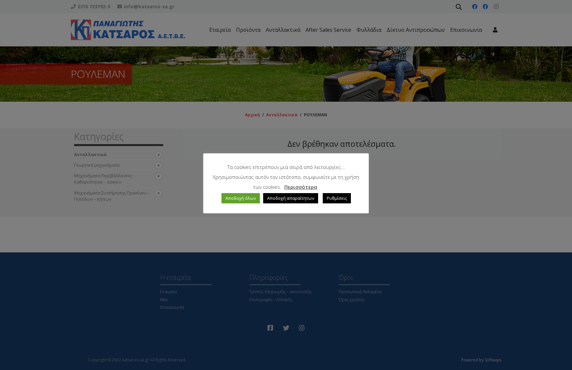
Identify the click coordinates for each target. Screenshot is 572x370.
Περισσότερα (300, 187)
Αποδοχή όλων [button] (240, 198)
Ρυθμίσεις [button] (337, 198)
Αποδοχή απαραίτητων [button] (290, 198)
